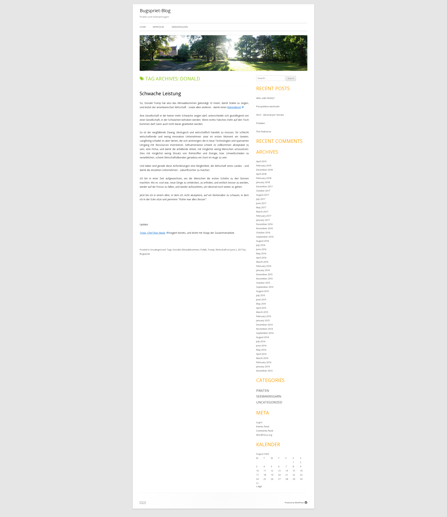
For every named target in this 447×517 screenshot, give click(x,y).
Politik (203, 249)
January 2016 (263, 270)
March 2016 (262, 261)
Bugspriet (145, 253)
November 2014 (264, 328)
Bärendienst (234, 107)
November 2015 (264, 278)
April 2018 (261, 173)
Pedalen (260, 123)
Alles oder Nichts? (265, 98)
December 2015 (264, 274)
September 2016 (264, 236)
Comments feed (264, 430)
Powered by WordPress (294, 503)
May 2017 (261, 207)
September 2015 (264, 287)
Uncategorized (158, 249)
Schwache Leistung (160, 93)
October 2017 (263, 190)
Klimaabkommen (190, 249)
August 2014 (262, 337)
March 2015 (262, 312)
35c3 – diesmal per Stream (270, 114)
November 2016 (264, 228)
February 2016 (263, 266)
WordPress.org (264, 434)
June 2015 (261, 299)
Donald (177, 249)
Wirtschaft (221, 249)
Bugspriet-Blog (155, 10)
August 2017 (262, 194)
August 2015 (262, 291)
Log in (259, 422)
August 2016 (262, 240)
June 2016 (261, 249)
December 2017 (264, 186)
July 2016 (260, 245)
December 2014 (264, 324)
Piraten (262, 390)
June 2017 (261, 203)
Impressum (158, 26)
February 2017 (263, 215)
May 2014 (261, 349)
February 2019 (263, 165)
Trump (211, 249)
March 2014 (262, 358)
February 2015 (263, 316)
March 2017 (262, 211)
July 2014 (260, 341)
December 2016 (264, 224)
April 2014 (261, 353)
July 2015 (260, 295)
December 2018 (264, 169)
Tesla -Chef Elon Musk (153, 232)
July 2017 (260, 199)
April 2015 (261, 307)
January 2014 (263, 366)
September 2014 (264, 333)
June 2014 (261, 345)
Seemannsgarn (180, 26)
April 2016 (261, 257)
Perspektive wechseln (268, 106)
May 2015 (261, 303)
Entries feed (262, 426)
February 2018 (263, 178)
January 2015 (263, 320)
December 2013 (264, 370)
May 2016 (261, 253)
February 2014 (263, 362)
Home (143, 26)
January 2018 (263, 182)
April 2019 (261, 161)
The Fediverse (263, 131)
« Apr (259, 486)
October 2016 (263, 232)
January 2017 (263, 220)
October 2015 (263, 282)
